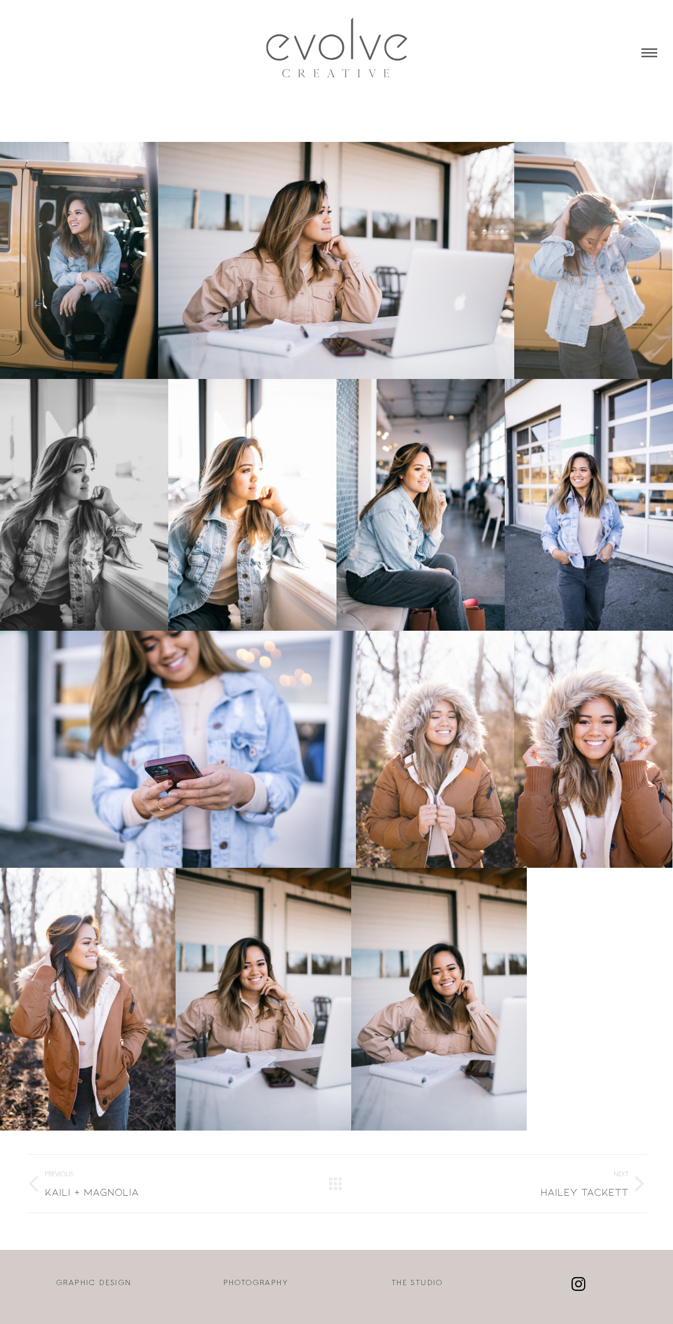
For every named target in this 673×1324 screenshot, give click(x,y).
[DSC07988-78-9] (420, 505)
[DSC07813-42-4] (88, 999)
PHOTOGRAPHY (255, 1283)
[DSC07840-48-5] (593, 749)
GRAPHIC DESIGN (94, 1283)
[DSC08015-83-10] (252, 505)
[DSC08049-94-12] (79, 260)
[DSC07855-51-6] (435, 749)
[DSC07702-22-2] (336, 260)
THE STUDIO (417, 1283)
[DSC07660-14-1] (439, 999)
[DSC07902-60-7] (589, 505)
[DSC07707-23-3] (263, 999)
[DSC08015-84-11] (84, 505)
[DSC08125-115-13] (593, 260)
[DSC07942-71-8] (178, 749)
